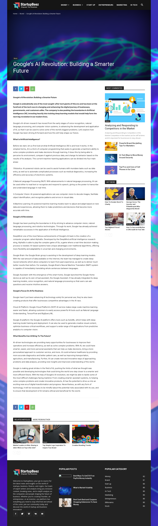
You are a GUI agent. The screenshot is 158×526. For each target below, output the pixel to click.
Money (64, 5)
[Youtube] (42, 513)
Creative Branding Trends (81, 445)
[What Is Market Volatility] (65, 490)
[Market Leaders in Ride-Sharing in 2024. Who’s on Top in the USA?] (26, 434)
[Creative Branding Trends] (85, 434)
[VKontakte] (35, 513)
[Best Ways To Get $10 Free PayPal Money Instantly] (65, 479)
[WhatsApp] (32, 88)
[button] (142, 5)
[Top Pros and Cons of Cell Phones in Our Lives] (111, 170)
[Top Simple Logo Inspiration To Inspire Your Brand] (56, 434)
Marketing (122, 5)
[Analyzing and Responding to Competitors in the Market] (125, 107)
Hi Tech (133, 5)
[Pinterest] (26, 88)
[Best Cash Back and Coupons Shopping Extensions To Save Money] (65, 502)
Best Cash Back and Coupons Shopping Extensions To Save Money (85, 502)
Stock (107, 199)
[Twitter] (21, 88)
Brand (22, 14)
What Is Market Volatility (82, 488)
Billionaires (130, 199)
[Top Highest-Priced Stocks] (114, 219)
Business (77, 5)
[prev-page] (14, 452)
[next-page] (18, 452)
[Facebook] (15, 88)
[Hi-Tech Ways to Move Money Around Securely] (111, 158)
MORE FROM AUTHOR (41, 420)
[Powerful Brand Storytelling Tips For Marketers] (111, 146)
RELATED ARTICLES (22, 420)
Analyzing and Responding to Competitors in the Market (121, 127)
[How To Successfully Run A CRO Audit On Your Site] (135, 219)
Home (15, 14)
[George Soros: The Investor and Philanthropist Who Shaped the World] (135, 193)
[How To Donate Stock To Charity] (114, 193)
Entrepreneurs (106, 5)
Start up (91, 5)
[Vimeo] (28, 513)
